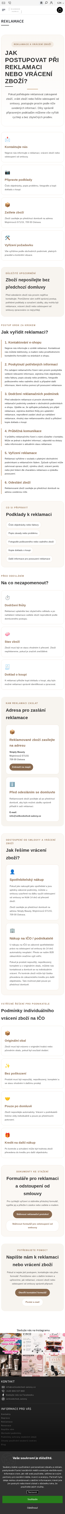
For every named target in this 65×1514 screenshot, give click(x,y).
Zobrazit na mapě (21, 767)
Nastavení (32, 1492)
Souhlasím (33, 1499)
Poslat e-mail (32, 1302)
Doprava (5, 1418)
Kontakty (6, 1414)
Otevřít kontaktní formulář (32, 1292)
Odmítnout (32, 1508)
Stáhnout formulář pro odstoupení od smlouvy (32, 1226)
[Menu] (3, 9)
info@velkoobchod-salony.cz (25, 816)
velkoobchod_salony (16, 1398)
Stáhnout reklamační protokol (33, 1214)
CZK (59, 3)
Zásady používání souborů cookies (19, 1440)
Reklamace (7, 1421)
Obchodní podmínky (11, 1433)
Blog (3, 1444)
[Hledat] (46, 3)
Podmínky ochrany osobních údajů (18, 1437)
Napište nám (7, 1429)
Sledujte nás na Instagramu (33, 1330)
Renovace (6, 1425)
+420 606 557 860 (15, 1391)
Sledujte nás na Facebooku (20, 1395)
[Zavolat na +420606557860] (10, 2)
